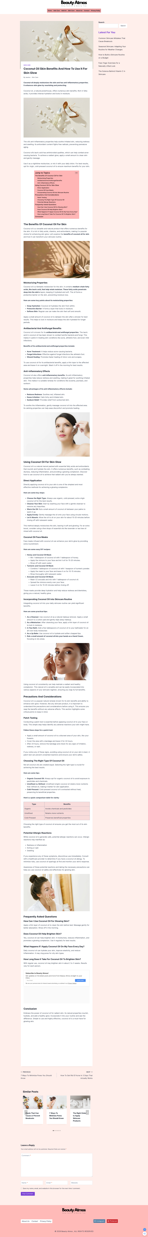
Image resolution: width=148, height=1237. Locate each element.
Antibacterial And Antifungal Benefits (49, 180)
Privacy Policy (95, 10)
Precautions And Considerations (47, 195)
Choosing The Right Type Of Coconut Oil (50, 200)
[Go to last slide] (25, 1112)
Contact (86, 10)
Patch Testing (42, 197)
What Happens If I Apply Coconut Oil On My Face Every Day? (57, 212)
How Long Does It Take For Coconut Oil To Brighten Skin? (56, 214)
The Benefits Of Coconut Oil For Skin (48, 176)
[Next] (87, 1112)
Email (49, 1183)
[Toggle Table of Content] (75, 172)
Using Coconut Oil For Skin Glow (47, 185)
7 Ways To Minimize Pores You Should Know (36, 1075)
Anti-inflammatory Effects (46, 183)
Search (123, 26)
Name (25, 1183)
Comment (26, 1155)
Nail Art (63, 10)
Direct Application (43, 188)
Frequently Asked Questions (45, 204)
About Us (79, 10)
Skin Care (71, 10)
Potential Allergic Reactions (46, 202)
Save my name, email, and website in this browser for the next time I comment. (51, 1188)
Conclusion (39, 216)
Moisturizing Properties (45, 178)
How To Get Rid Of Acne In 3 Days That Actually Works (76, 1075)
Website (74, 1183)
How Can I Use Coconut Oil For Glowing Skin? (52, 207)
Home (50, 10)
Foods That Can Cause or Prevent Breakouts (33, 1115)
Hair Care (57, 10)
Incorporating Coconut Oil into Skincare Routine (53, 192)
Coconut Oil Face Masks (45, 190)
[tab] (53, 1130)
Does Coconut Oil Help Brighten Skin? (50, 209)
